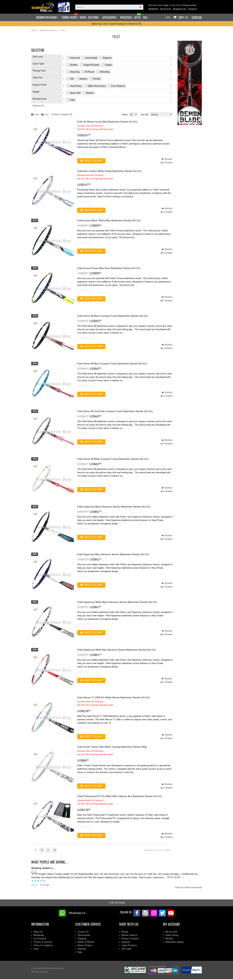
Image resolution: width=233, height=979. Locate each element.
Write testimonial (193, 887)
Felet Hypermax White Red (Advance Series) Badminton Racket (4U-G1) (116, 649)
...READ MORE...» (174, 877)
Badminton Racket (49, 30)
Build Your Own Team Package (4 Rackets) (115, 23)
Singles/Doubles (91, 65)
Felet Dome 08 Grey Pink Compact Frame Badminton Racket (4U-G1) (115, 411)
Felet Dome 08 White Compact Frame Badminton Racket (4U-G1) (112, 459)
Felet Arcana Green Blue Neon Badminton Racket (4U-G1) (108, 268)
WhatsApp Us (77, 913)
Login (165, 5)
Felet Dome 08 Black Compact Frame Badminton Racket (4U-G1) (112, 315)
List (46, 114)
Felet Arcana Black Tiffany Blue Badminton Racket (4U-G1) (109, 220)
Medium (83, 79)
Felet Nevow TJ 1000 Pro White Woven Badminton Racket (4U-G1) (113, 697)
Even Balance (118, 86)
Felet (62, 30)
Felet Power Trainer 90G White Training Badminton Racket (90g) (112, 746)
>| (54, 850)
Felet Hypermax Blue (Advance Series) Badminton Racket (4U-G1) (113, 554)
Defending (105, 72)
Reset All (39, 105)
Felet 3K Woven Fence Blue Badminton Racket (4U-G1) (107, 121)
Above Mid (75, 93)
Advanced (75, 58)
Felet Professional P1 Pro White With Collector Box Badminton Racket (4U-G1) (119, 796)
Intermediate (91, 58)
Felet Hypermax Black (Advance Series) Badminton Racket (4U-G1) (113, 506)
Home (34, 30)
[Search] (140, 7)
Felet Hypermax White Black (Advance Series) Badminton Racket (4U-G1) (117, 602)
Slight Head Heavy (97, 86)
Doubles (74, 65)
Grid (36, 114)
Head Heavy (76, 86)
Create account (189, 5)
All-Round (89, 72)
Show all (179, 887)
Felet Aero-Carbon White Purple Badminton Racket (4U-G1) (109, 171)
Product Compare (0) (62, 114)
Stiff (72, 79)
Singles (108, 65)
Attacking (74, 72)
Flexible (96, 79)
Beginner (107, 58)
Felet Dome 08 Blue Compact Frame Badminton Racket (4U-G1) (112, 363)
